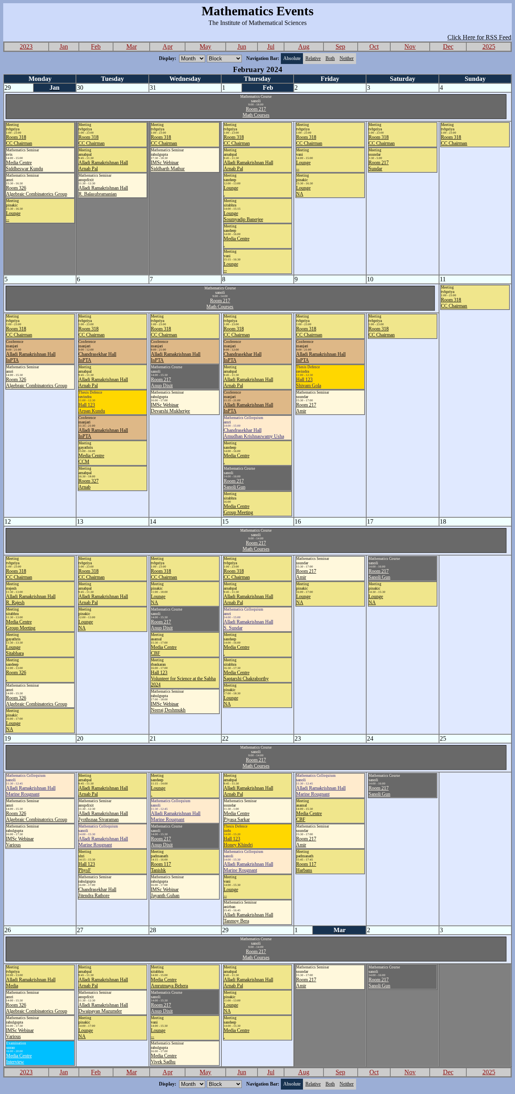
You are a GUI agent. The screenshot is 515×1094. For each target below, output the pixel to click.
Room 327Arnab (88, 484)
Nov (410, 46)
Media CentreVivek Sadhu (164, 1059)
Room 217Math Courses (256, 112)
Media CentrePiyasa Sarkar (237, 816)
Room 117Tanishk (161, 867)
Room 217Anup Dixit (162, 382)
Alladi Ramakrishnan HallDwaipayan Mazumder (103, 1008)
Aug (303, 46)
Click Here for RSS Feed (479, 37)
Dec (448, 46)
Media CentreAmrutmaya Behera (169, 983)
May (205, 46)
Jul (270, 46)
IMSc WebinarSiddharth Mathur (168, 165)
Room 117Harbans (306, 867)
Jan (64, 46)
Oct (374, 46)
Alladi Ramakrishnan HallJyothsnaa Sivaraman (103, 816)
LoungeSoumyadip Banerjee (243, 216)
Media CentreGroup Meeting (238, 509)
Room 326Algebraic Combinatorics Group (36, 191)
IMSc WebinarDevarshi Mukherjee (170, 408)
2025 (488, 46)
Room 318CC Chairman (19, 140)
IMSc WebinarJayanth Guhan (165, 892)
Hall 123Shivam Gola (308, 382)
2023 (26, 46)
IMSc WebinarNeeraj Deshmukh (168, 707)
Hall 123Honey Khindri (238, 842)
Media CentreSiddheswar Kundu (24, 165)
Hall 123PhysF (86, 867)
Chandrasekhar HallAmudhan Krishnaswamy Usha (254, 433)
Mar (131, 46)
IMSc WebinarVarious (20, 842)
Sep (340, 46)
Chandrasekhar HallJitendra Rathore (97, 892)
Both (330, 58)
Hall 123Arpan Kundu (91, 408)
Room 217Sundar (379, 165)
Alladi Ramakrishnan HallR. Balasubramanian (103, 191)
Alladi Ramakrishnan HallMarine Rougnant (31, 791)
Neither (347, 58)
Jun (241, 46)
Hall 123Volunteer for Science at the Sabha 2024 (183, 678)
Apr (168, 46)
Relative (313, 58)
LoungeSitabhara (15, 650)
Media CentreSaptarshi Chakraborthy (246, 675)
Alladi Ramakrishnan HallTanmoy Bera (248, 918)
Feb (96, 46)
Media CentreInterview (19, 1059)
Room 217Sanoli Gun (234, 484)
